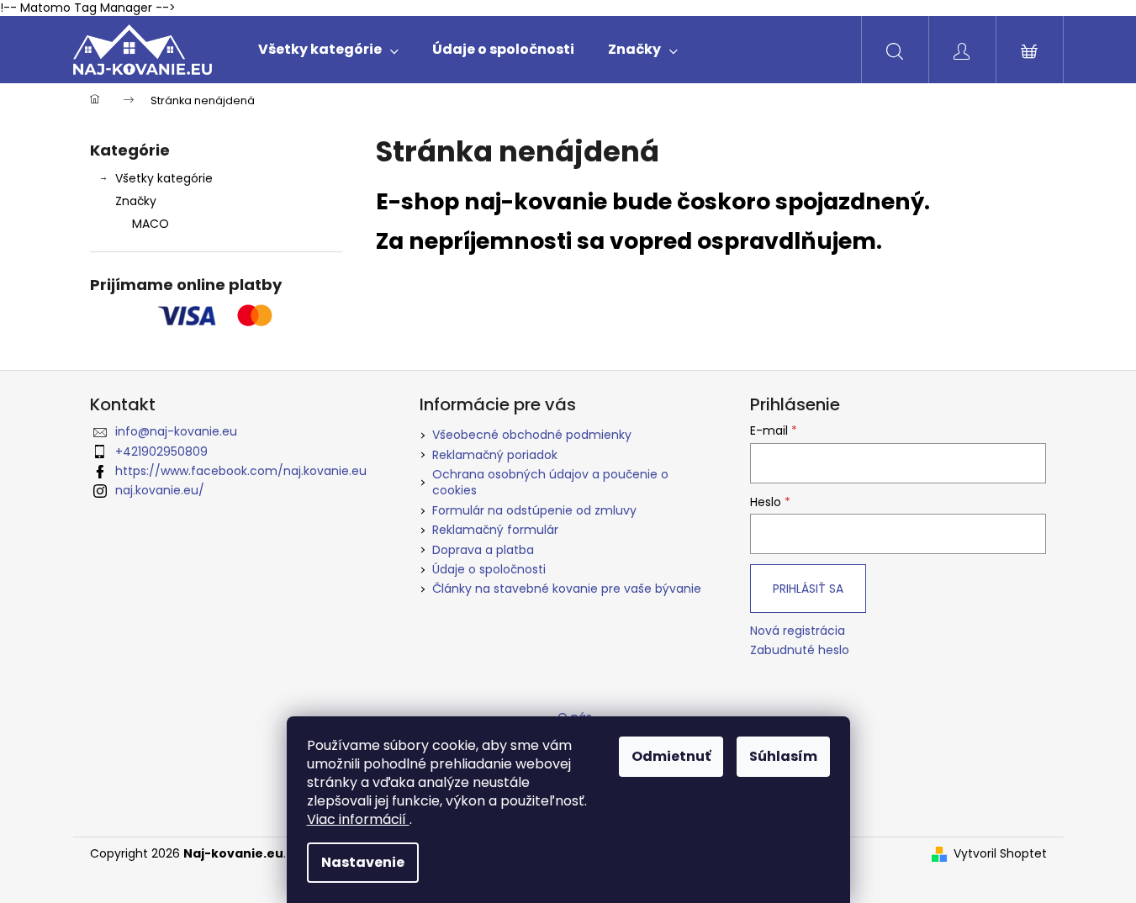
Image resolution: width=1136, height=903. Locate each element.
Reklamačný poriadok (494, 454)
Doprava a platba (483, 549)
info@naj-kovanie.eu (176, 431)
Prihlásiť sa (808, 588)
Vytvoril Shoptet (1000, 854)
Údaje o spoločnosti (489, 569)
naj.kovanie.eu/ (159, 490)
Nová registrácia (797, 631)
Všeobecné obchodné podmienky (531, 434)
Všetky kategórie (164, 178)
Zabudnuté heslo (799, 650)
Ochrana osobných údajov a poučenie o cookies (550, 482)
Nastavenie (362, 862)
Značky (135, 201)
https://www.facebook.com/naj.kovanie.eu (241, 470)
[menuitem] (328, 49)
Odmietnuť (671, 756)
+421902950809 (161, 451)
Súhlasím (783, 756)
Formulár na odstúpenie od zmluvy (534, 510)
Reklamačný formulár (495, 529)
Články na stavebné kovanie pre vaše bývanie (566, 588)
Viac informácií (358, 819)
